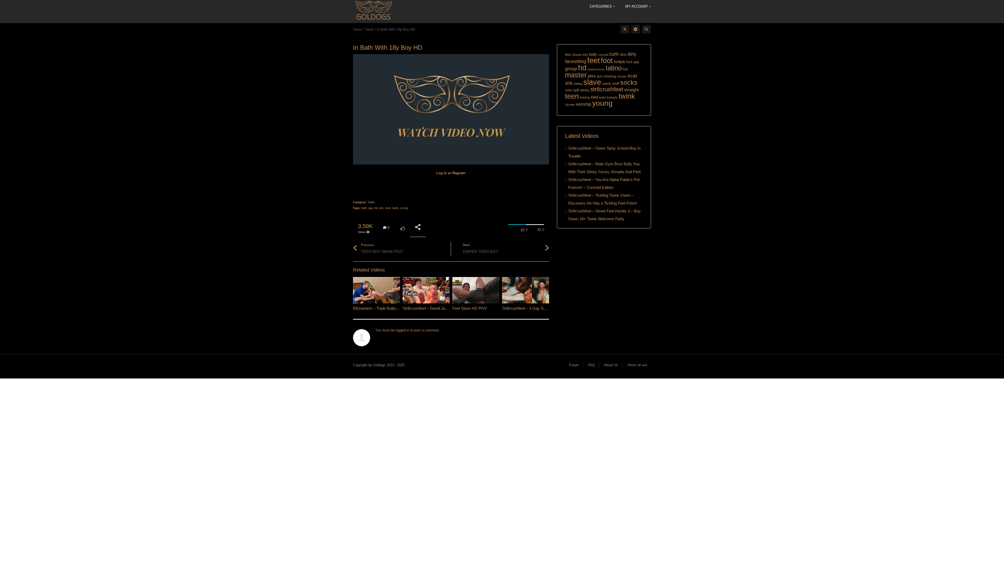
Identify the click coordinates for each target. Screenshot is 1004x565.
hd (376, 208)
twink (395, 208)
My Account (637, 6)
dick (623, 54)
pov (381, 208)
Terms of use (637, 365)
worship (583, 104)
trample (612, 97)
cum (614, 54)
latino (614, 68)
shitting (577, 83)
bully (593, 54)
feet (593, 60)
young (404, 208)
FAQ (591, 365)
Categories (601, 6)
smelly (606, 83)
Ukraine (570, 104)
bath (364, 208)
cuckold (603, 54)
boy (585, 54)
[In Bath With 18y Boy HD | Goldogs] (373, 11)
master (576, 75)
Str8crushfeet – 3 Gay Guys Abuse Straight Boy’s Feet (548, 308)
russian (621, 76)
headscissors (596, 69)
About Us (611, 365)
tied (594, 97)
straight (631, 89)
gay (370, 208)
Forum (574, 365)
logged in (402, 330)
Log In (441, 173)
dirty (632, 54)
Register (459, 173)
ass (568, 54)
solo (568, 90)
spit (576, 90)
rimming (610, 76)
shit (568, 83)
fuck (629, 62)
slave (592, 82)
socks (628, 82)
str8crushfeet (606, 89)
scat (632, 75)
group (571, 68)
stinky (584, 90)
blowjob (577, 54)
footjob (619, 61)
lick (625, 69)
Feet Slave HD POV (469, 308)
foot (607, 61)
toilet (602, 97)
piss (592, 76)
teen (388, 208)
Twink (371, 202)
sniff (615, 83)
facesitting (575, 61)
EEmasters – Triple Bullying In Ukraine (386, 308)
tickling (585, 97)
